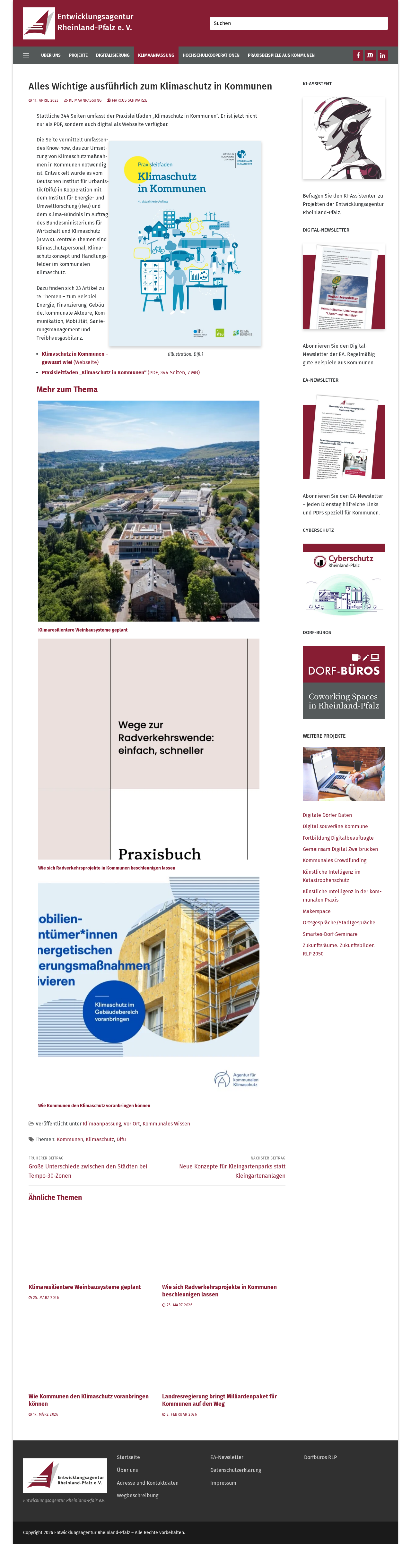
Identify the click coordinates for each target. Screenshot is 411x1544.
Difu (121, 1139)
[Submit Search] (381, 23)
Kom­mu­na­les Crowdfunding (334, 860)
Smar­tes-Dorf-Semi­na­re (330, 934)
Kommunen (70, 1139)
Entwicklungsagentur (95, 16)
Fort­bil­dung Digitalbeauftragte (338, 838)
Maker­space (317, 911)
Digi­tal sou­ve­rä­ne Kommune (335, 826)
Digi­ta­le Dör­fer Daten (327, 815)
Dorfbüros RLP (320, 1457)
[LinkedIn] (383, 55)
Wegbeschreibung (137, 1495)
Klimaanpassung (85, 100)
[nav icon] (27, 55)
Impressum (223, 1483)
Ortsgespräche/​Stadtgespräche (339, 923)
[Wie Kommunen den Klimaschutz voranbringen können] (90, 1352)
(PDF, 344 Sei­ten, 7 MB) (121, 372)
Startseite (128, 1457)
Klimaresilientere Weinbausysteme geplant (85, 1287)
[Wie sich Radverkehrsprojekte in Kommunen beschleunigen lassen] (223, 1243)
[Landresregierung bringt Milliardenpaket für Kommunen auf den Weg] (223, 1352)
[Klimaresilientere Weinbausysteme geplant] (90, 1243)
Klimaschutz (100, 1139)
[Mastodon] (370, 55)
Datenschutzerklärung (235, 1470)
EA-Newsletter (226, 1457)
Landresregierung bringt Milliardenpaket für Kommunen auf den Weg (219, 1400)
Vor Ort (132, 1124)
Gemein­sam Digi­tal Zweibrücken (340, 849)
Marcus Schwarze (129, 100)
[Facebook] (358, 55)
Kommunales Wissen (166, 1124)
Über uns (127, 1470)
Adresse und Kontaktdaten (148, 1483)
